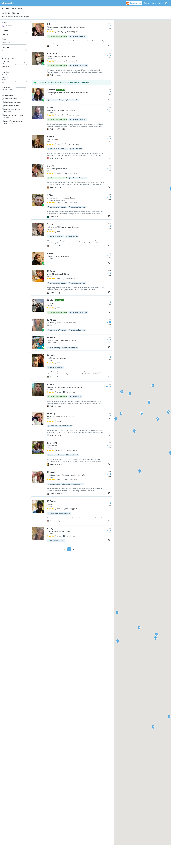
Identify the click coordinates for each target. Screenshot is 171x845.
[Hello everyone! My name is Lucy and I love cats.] (71, 235)
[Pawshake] (8, 3)
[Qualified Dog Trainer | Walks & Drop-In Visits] (71, 325)
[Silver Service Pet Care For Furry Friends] (71, 118)
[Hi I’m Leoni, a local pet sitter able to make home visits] (71, 482)
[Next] (78, 549)
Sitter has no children (11, 106)
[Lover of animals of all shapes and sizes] (71, 205)
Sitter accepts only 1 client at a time (14, 116)
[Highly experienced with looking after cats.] (71, 424)
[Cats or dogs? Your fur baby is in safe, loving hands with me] (71, 95)
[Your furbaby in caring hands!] (71, 366)
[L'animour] (71, 511)
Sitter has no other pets (12, 102)
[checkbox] (3, 99)
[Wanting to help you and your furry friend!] (71, 64)
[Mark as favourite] (109, 45)
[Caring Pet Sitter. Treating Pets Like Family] (71, 343)
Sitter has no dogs (10, 98)
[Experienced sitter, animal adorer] (71, 258)
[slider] (2, 50)
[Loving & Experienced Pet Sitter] (71, 282)
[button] (129, 394)
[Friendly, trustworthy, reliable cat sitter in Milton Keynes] (71, 35)
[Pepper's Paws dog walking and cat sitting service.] (71, 395)
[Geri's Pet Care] (71, 453)
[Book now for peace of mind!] (71, 176)
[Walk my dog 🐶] (71, 147)
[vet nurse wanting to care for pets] (71, 534)
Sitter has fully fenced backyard (12, 110)
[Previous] (65, 549)
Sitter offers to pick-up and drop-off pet (13, 122)
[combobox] (14, 26)
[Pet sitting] (71, 306)
